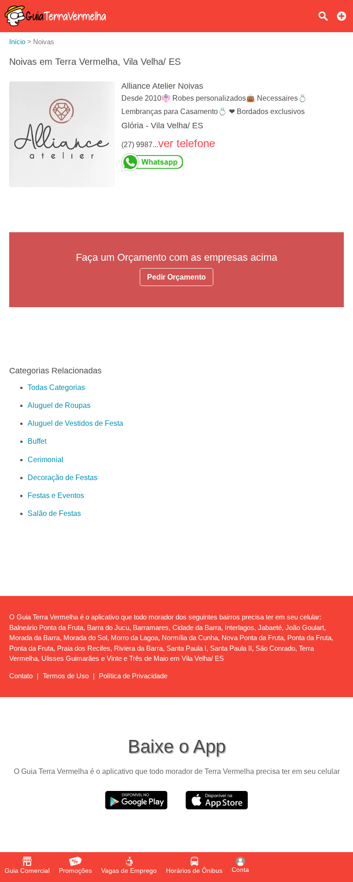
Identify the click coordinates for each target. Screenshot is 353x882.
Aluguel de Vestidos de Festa (75, 423)
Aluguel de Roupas (59, 405)
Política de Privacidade (133, 676)
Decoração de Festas (62, 477)
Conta (240, 869)
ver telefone (186, 143)
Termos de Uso (66, 676)
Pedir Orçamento (176, 277)
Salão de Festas (54, 513)
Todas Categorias (56, 387)
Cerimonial (45, 460)
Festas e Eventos (56, 495)
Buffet (37, 441)
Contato (21, 676)
